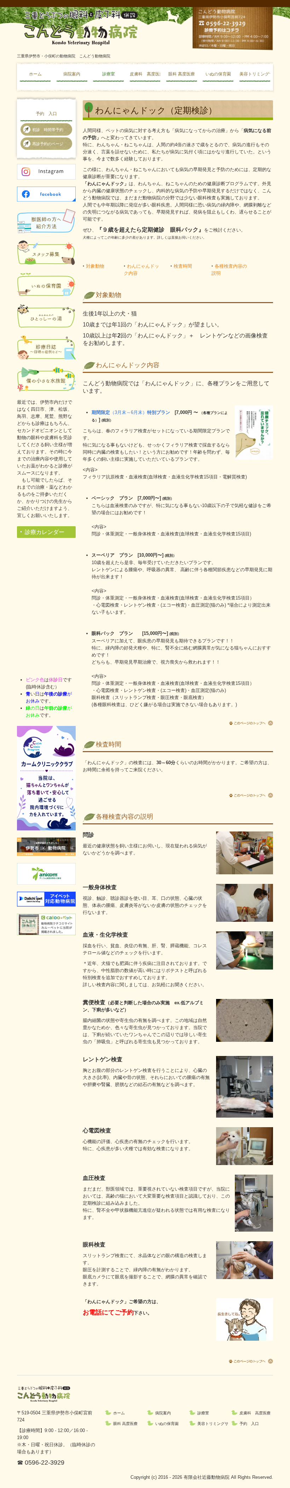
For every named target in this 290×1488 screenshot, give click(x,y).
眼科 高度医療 (181, 74)
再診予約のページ (47, 144)
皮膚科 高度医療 (145, 74)
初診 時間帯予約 (47, 129)
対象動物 (95, 266)
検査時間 (183, 266)
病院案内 (71, 74)
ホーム (35, 74)
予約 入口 (46, 113)
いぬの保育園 (218, 74)
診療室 (108, 74)
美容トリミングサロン (254, 74)
